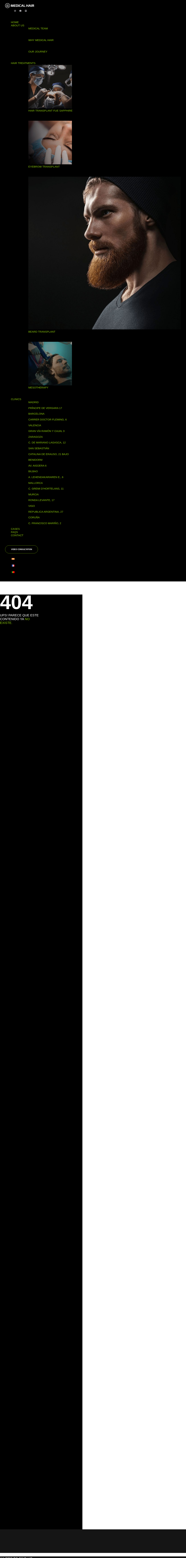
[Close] (11, 542)
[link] (14, 559)
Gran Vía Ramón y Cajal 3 (46, 431)
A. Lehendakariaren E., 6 (45, 477)
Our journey (37, 51)
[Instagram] (15, 11)
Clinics (16, 399)
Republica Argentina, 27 (45, 511)
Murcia (33, 494)
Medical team (38, 28)
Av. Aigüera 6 (37, 465)
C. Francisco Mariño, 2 (44, 523)
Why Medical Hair (41, 40)
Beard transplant (41, 331)
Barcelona (36, 413)
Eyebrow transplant (44, 166)
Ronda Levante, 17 (41, 500)
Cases (15, 528)
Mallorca (35, 483)
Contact (17, 535)
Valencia (34, 425)
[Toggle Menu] (11, 15)
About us (17, 25)
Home (15, 22)
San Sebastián (38, 448)
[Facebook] (20, 11)
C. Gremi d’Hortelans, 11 (46, 488)
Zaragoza (35, 436)
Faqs (14, 532)
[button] (21, 549)
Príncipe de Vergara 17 (45, 408)
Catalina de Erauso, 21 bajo (48, 454)
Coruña (34, 517)
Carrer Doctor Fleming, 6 (47, 419)
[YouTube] (26, 11)
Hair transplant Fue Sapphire (50, 110)
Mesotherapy (38, 387)
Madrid (33, 402)
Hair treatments (23, 63)
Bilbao (33, 471)
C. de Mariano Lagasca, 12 (47, 442)
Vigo (31, 505)
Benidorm (35, 459)
